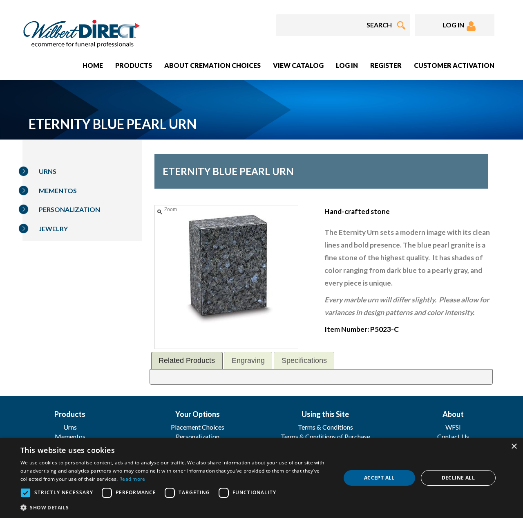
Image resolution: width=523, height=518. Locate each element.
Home (93, 65)
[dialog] (261, 478)
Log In (347, 65)
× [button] (514, 447)
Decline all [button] (458, 477)
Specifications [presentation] (304, 360)
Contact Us (453, 436)
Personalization (69, 209)
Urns (47, 171)
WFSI (453, 427)
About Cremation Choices (212, 65)
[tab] (187, 360)
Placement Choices (197, 427)
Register (386, 65)
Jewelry (53, 228)
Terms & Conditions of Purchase (325, 436)
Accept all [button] (379, 477)
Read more (132, 478)
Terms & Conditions (325, 427)
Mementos (58, 190)
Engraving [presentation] (248, 360)
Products (133, 65)
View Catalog (298, 65)
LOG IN (455, 25)
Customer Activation (454, 65)
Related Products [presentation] (187, 360)
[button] (175, 507)
